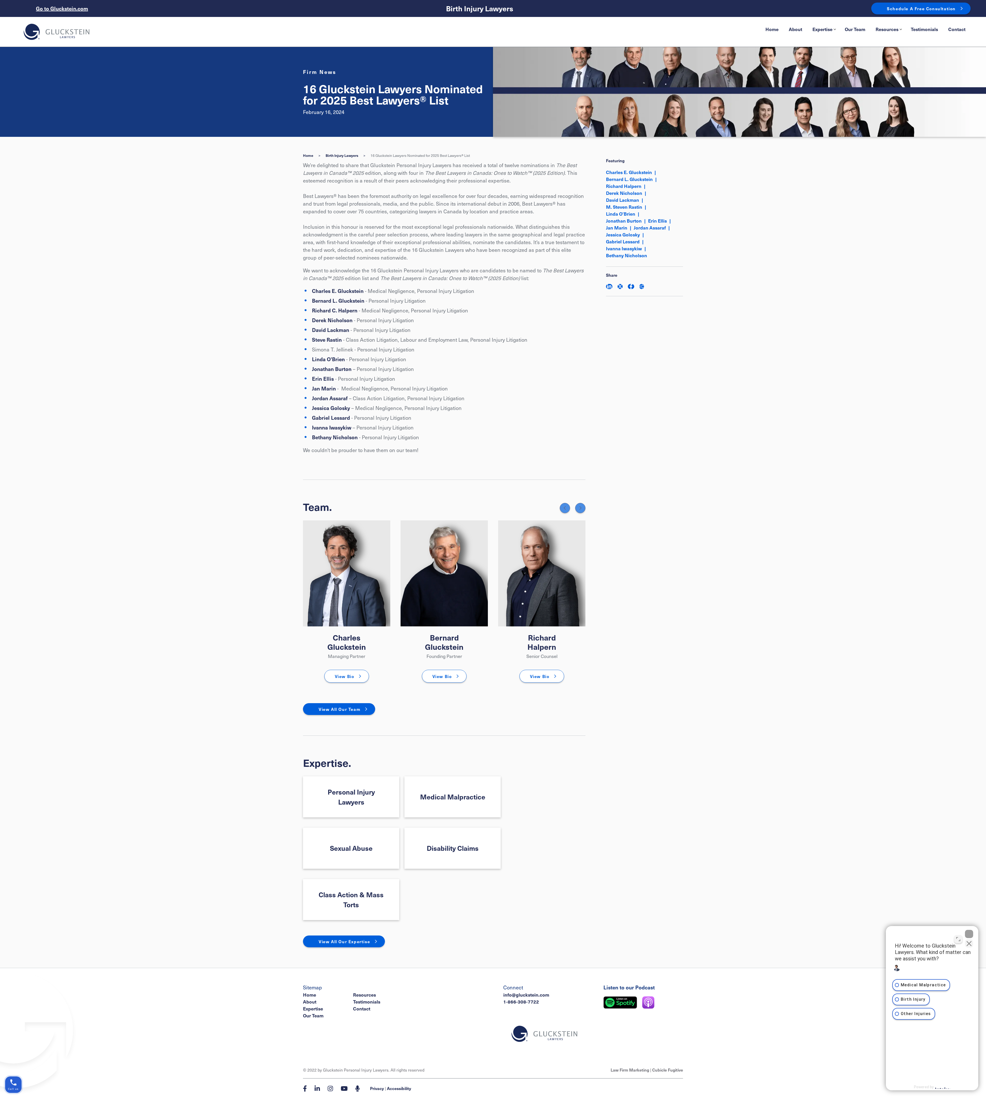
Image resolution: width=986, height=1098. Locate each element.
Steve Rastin (327, 339)
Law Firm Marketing (630, 1070)
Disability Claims (453, 848)
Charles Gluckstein (346, 642)
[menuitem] (772, 29)
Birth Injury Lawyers (479, 9)
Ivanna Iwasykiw (331, 427)
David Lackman (330, 329)
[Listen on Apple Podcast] (648, 1002)
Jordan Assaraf (330, 398)
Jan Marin (324, 388)
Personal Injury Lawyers (351, 796)
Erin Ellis (323, 378)
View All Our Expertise (344, 941)
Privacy (377, 1088)
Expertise (822, 29)
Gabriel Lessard (331, 417)
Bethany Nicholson (335, 437)
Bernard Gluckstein (444, 642)
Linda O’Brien (620, 214)
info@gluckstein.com (526, 994)
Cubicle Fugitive (667, 1070)
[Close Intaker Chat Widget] (969, 934)
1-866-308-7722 (521, 1001)
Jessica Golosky (331, 408)
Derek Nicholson (332, 320)
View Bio (344, 676)
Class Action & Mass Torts (351, 899)
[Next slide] (580, 508)
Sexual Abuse (351, 848)
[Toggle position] (958, 939)
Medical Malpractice (452, 796)
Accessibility (399, 1088)
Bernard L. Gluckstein (338, 300)
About (795, 29)
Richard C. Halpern (334, 310)
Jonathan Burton (332, 369)
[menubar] (865, 29)
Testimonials (924, 29)
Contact (956, 29)
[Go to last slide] (565, 508)
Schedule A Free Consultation (921, 8)
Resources (887, 29)
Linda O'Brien (328, 359)
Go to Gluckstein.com (62, 8)
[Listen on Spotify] (620, 1002)
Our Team (855, 29)
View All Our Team (339, 709)
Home (772, 29)
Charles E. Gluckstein (338, 290)
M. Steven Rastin (624, 207)
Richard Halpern (541, 642)
